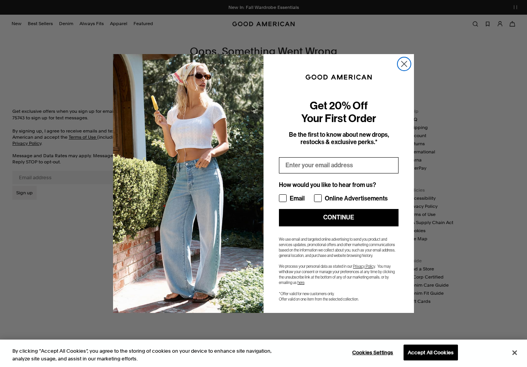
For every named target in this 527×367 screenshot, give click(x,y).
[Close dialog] (404, 64)
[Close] (514, 352)
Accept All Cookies (431, 352)
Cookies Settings (372, 352)
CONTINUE (338, 217)
